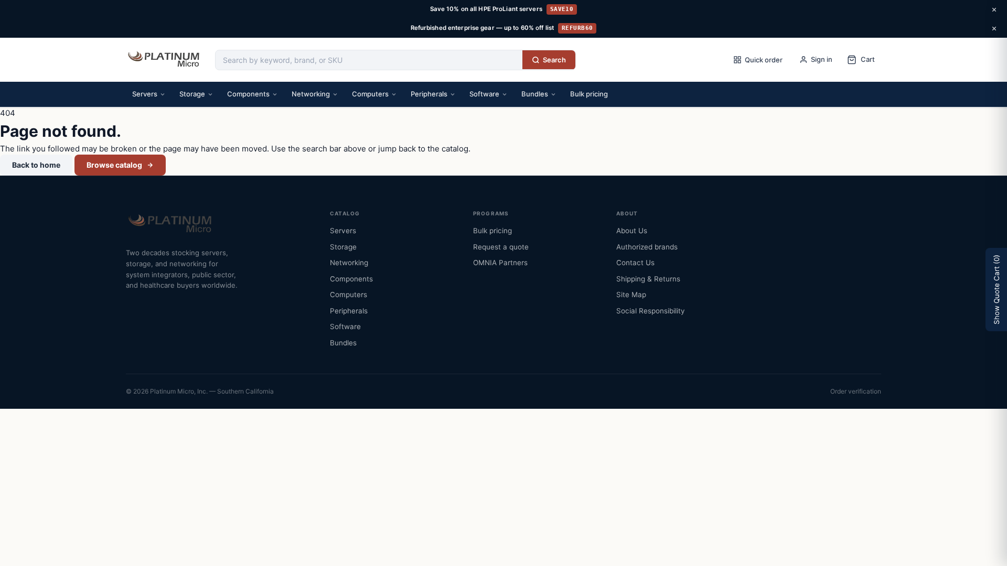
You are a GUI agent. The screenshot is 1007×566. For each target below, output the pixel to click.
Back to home (36, 164)
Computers (370, 94)
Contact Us (635, 262)
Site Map (631, 294)
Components (248, 94)
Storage (192, 94)
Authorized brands (647, 247)
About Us (631, 230)
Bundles (534, 94)
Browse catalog (114, 164)
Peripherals (429, 94)
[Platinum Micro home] (165, 59)
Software (484, 94)
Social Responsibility (650, 311)
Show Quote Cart (996, 289)
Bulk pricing (589, 94)
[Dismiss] (994, 9)
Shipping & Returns (648, 279)
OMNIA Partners (500, 262)
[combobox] (369, 60)
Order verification (855, 391)
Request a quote (501, 247)
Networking (311, 94)
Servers (144, 94)
